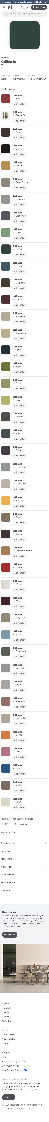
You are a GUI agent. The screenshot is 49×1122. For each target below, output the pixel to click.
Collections (7, 1021)
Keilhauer (4, 58)
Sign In (24, 7)
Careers (6, 1044)
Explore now (42, 2)
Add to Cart (19, 221)
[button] (4, 7)
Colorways (8, 89)
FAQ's (5, 1057)
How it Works (8, 1035)
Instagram (7, 1109)
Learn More (9, 935)
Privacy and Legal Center (14, 1061)
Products (6, 1008)
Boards (5, 1017)
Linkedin (30, 1109)
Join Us (8, 1097)
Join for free (39, 7)
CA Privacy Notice (10, 1066)
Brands (5, 1012)
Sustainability (8, 1039)
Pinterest (19, 1109)
